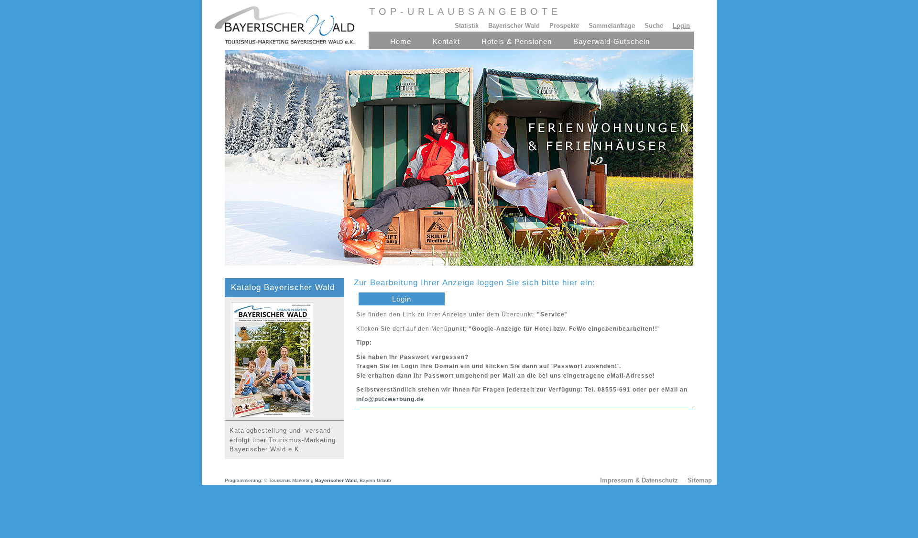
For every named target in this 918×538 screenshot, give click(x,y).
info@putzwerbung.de (390, 399)
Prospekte (564, 25)
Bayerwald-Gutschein (611, 41)
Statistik (467, 25)
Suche (654, 25)
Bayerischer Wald (514, 25)
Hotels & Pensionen (516, 41)
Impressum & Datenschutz (639, 480)
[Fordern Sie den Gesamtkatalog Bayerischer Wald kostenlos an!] (269, 415)
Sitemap (700, 480)
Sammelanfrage (612, 25)
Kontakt (446, 41)
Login (401, 299)
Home (400, 41)
